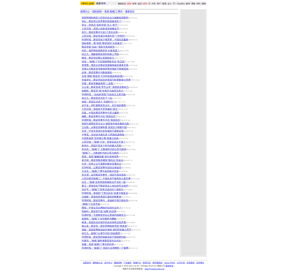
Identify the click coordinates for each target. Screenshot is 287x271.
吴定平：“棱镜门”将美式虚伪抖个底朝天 (102, 189)
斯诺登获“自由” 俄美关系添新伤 (98, 47)
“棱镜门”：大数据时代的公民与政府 (100, 153)
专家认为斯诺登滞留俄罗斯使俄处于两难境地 (105, 69)
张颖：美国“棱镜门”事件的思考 (98, 244)
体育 (135, 3)
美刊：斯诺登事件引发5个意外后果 (100, 32)
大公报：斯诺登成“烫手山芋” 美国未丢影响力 (105, 87)
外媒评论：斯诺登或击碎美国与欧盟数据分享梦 (106, 80)
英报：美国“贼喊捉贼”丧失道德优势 (100, 156)
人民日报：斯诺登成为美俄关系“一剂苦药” (104, 36)
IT (149, 3)
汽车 (154, 3)
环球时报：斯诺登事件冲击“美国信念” (101, 120)
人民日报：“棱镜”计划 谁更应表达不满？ (104, 142)
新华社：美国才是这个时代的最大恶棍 (101, 145)
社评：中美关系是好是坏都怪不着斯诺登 (103, 131)
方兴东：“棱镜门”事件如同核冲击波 (100, 171)
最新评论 (130, 11)
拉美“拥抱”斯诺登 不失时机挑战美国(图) (102, 76)
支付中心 (108, 263)
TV (174, 3)
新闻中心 (85, 11)
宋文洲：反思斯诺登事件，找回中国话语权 (104, 175)
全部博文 (200, 263)
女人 (170, 3)
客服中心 (137, 263)
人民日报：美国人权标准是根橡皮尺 (100, 28)
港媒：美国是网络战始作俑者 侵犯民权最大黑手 (106, 229)
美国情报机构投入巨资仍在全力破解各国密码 (105, 17)
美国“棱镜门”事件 (113, 11)
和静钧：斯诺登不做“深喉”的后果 (99, 211)
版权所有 (170, 266)
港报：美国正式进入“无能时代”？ (99, 102)
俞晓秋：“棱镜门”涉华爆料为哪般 (99, 218)
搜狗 (204, 3)
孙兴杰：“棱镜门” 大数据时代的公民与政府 (104, 149)
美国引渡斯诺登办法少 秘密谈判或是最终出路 (105, 123)
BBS (198, 3)
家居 (164, 3)
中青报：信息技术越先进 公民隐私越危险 (103, 134)
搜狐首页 (122, 3)
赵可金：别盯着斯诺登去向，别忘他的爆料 (104, 105)
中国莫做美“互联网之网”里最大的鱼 (100, 138)
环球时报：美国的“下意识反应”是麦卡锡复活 (105, 193)
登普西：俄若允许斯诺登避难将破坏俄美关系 (105, 65)
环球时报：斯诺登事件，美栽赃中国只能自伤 (105, 200)
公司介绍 (181, 263)
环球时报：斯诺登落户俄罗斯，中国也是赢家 (105, 39)
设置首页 (87, 263)
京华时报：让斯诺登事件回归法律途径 (101, 167)
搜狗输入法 (98, 263)
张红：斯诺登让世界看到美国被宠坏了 (101, 21)
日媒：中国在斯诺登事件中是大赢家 (100, 112)
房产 (159, 3)
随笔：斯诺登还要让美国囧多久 (98, 58)
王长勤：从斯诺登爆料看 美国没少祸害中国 (104, 127)
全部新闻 (190, 263)
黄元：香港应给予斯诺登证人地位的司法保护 (105, 186)
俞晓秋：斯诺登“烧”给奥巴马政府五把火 (102, 91)
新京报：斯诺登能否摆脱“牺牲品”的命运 (102, 160)
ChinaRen (181, 3)
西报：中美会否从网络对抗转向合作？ (101, 208)
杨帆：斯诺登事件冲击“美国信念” (99, 116)
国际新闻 (97, 11)
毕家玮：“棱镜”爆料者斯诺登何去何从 (101, 240)
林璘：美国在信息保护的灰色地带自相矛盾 (104, 222)
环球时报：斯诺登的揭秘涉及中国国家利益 (104, 237)
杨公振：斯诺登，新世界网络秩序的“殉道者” (105, 226)
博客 (193, 3)
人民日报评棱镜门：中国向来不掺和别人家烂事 (106, 178)
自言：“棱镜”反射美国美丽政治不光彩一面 (104, 182)
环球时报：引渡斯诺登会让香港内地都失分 (104, 215)
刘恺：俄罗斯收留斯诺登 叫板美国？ (101, 50)
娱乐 (140, 3)
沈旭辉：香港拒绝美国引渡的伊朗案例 (101, 197)
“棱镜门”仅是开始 (91, 204)
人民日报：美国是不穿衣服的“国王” (100, 109)
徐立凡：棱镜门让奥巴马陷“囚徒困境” (101, 233)
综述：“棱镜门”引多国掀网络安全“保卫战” (103, 61)
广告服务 (128, 263)
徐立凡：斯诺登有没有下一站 (97, 98)
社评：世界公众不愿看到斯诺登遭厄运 (101, 164)
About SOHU (169, 263)
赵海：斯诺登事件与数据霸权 (97, 72)
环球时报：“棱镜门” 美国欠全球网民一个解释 (105, 248)
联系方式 (147, 263)
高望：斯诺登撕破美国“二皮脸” (98, 83)
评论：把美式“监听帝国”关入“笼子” (100, 25)
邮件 (188, 3)
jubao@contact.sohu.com (154, 269)
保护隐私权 (157, 263)
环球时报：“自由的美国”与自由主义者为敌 (104, 94)
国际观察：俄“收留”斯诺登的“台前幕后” (102, 43)
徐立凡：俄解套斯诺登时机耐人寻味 (100, 54)
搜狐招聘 (118, 263)
